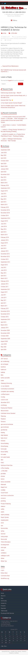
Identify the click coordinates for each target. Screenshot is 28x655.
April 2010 (3, 322)
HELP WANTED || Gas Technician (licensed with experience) (13, 70)
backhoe (3, 367)
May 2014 (3, 229)
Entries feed (4, 573)
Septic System (5, 517)
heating (3, 432)
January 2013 (4, 251)
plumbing (3, 501)
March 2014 (4, 234)
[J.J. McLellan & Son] (14, 7)
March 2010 (4, 325)
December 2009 (5, 330)
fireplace (3, 419)
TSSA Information (5, 542)
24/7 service (4, 358)
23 (6, 640)
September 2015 (5, 188)
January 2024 (4, 169)
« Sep (2, 646)
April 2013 (3, 248)
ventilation (3, 553)
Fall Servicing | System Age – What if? (11, 93)
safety (2, 509)
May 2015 (3, 199)
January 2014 (4, 240)
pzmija (4, 33)
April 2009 (3, 349)
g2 (15, 36)
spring (2, 531)
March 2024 (4, 166)
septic (2, 512)
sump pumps (4, 536)
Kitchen (3, 476)
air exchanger (4, 364)
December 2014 (5, 210)
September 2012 (5, 262)
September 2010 (5, 319)
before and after (5, 378)
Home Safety (4, 451)
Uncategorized (5, 544)
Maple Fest (4, 487)
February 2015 (5, 207)
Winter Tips (4, 561)
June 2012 (4, 270)
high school (4, 438)
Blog (2, 598)
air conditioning (5, 361)
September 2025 (5, 150)
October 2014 (4, 215)
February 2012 (5, 281)
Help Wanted (4, 435)
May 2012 (3, 273)
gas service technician (7, 424)
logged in (10, 80)
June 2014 (4, 226)
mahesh (4, 129)
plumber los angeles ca (8, 134)
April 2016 (3, 180)
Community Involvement (7, 389)
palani (4, 139)
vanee (2, 550)
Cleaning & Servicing (6, 383)
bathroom (3, 369)
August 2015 (4, 191)
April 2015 (3, 202)
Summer (3, 533)
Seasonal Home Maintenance (9, 66)
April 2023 (3, 171)
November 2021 (5, 174)
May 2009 (3, 347)
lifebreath (3, 484)
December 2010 (5, 311)
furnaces (3, 421)
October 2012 (4, 259)
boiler (2, 380)
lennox (2, 479)
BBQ (2, 375)
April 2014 (3, 232)
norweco (3, 498)
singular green (4, 520)
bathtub (3, 372)
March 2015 (4, 204)
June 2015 (4, 196)
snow (2, 523)
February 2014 (5, 237)
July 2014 (3, 223)
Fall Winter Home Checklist (8, 413)
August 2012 (4, 264)
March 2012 (4, 278)
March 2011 (4, 306)
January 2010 (4, 327)
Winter (2, 558)
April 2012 (3, 275)
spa (2, 525)
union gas (3, 547)
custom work (4, 399)
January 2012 (4, 284)
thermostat (4, 539)
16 (6, 638)
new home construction (7, 495)
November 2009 (5, 333)
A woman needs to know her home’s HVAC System (14, 120)
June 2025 (4, 152)
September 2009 (5, 338)
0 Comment (8, 40)
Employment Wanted (6, 408)
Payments (3, 608)
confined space (5, 394)
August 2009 (4, 341)
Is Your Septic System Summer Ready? (11, 103)
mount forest (4, 492)
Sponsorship (4, 528)
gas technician (20, 36)
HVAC (2, 462)
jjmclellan (3, 473)
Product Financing (6, 503)
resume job (16, 38)
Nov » (5, 646)
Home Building (5, 443)
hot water (3, 454)
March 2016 (4, 182)
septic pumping (5, 514)
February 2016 (5, 185)
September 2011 (5, 289)
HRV (2, 460)
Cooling (3, 397)
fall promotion (4, 410)
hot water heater (5, 457)
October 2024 (4, 161)
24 (9, 640)
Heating (24, 36)
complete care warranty (7, 391)
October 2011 (4, 286)
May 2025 (3, 155)
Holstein (3, 440)
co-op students (5, 386)
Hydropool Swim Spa (6, 465)
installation (11, 38)
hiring (7, 38)
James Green (6, 125)
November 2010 (5, 314)
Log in (2, 570)
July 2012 (3, 267)
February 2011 (5, 308)
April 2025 (3, 158)
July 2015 (3, 193)
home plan (4, 449)
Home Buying (4, 446)
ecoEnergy (4, 405)
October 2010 (4, 316)
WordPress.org (5, 578)
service (20, 38)
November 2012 (5, 256)
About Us (3, 595)
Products (3, 605)
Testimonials (4, 610)
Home (2, 593)
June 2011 (4, 297)
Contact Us (3, 603)
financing (3, 416)
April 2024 (3, 163)
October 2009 (4, 336)
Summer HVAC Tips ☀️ (7, 100)
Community (4, 600)
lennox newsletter (5, 482)
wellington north (5, 555)
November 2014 (5, 213)
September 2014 (5, 218)
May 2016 (3, 177)
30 (6, 642)
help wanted (3, 38)
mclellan (3, 490)
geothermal (4, 430)
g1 (14, 36)
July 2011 (3, 295)
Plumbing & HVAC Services (7, 613)
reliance (3, 506)
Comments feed (5, 575)
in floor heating (5, 468)
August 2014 (4, 221)
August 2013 (4, 243)
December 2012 (5, 254)
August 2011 (4, 292)
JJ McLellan (13, 33)
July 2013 (3, 245)
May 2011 (3, 300)
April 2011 (3, 303)
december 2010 (5, 402)
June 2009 (4, 344)
